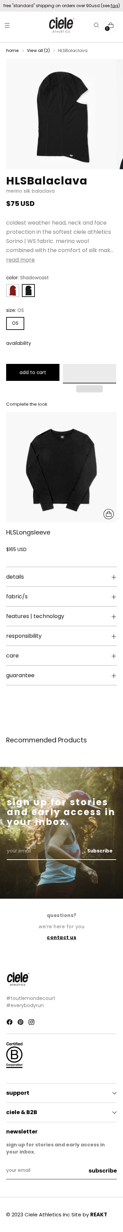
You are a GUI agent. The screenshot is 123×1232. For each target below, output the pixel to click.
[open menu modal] (7, 25)
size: (15, 310)
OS (15, 323)
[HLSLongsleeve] (61, 467)
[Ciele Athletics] (61, 25)
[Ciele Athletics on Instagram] (32, 1023)
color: (27, 278)
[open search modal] (96, 25)
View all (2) (38, 50)
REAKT (98, 1214)
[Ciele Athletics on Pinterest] (21, 1023)
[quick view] (108, 514)
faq (114, 5)
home (12, 50)
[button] (89, 374)
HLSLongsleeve (28, 532)
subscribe (102, 1171)
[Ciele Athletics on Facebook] (10, 1023)
